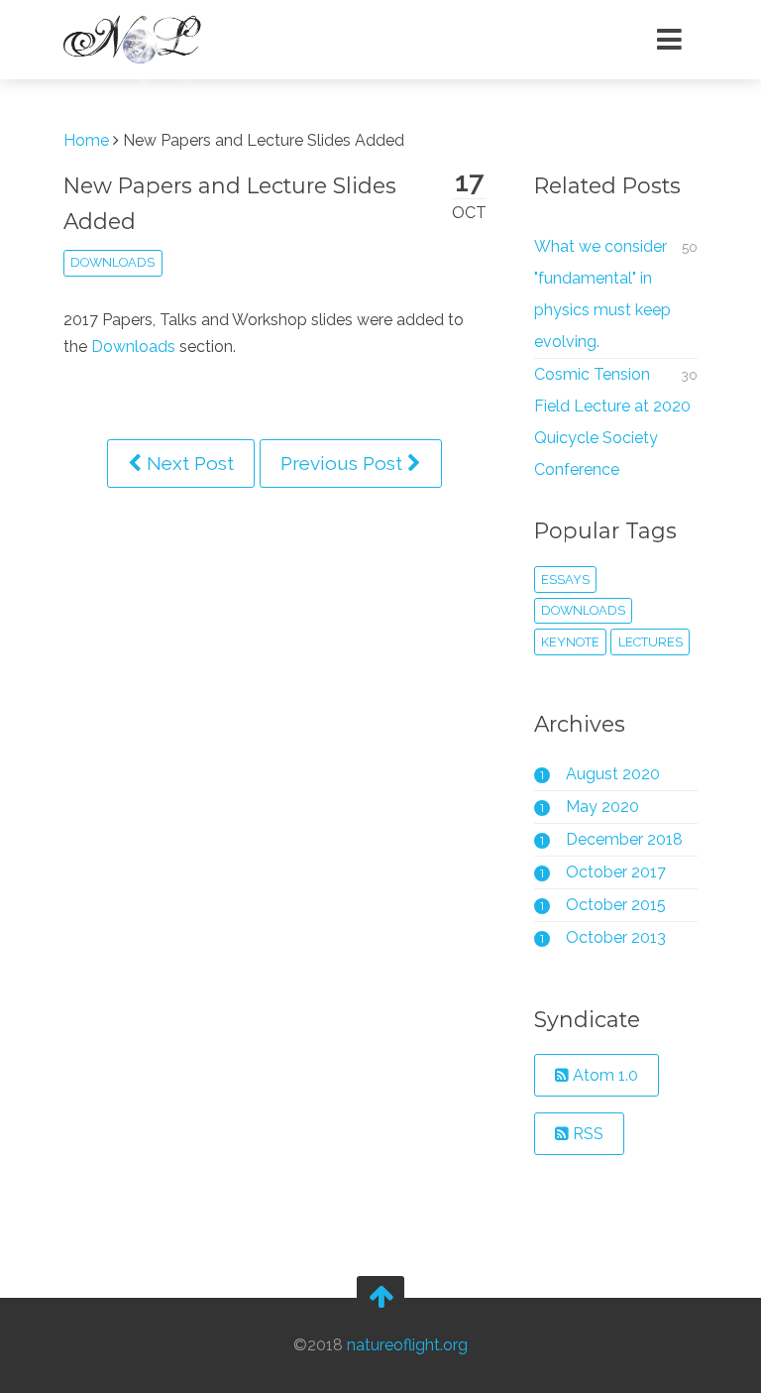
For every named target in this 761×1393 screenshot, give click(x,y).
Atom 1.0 (603, 1075)
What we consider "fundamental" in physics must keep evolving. (602, 294)
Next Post (188, 463)
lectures (650, 642)
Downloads (133, 346)
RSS (586, 1133)
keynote (570, 642)
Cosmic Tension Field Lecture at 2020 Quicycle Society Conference (612, 422)
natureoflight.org (407, 1344)
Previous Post (343, 463)
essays (565, 579)
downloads (112, 262)
